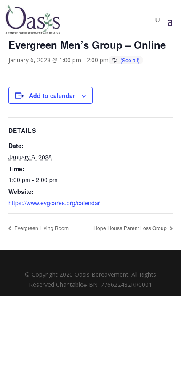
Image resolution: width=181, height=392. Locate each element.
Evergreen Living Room (41, 227)
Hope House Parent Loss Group (130, 227)
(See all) (130, 60)
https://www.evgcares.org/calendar (54, 203)
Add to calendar (52, 95)
